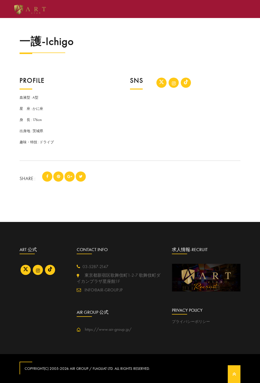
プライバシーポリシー (191, 321)
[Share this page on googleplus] (69, 176)
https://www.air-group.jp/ (106, 329)
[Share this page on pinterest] (58, 176)
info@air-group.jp (103, 290)
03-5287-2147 (95, 266)
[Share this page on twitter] (81, 176)
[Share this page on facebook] (47, 176)
